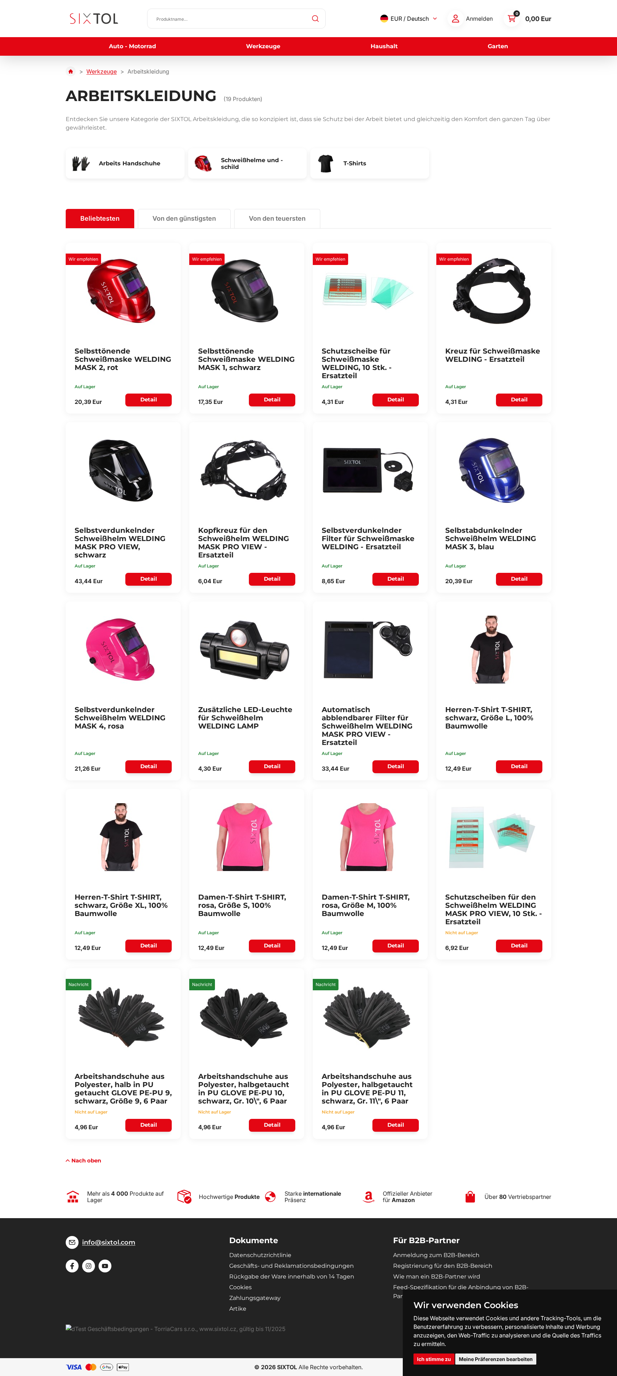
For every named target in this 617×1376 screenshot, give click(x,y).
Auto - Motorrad (132, 46)
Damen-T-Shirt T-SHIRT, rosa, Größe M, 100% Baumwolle (366, 905)
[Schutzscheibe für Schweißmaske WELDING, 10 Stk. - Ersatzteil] (368, 291)
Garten (498, 46)
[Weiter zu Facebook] (72, 1266)
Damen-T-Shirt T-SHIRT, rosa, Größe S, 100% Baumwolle (242, 905)
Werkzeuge (263, 46)
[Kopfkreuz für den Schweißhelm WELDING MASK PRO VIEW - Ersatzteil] (244, 470)
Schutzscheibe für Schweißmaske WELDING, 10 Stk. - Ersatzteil (357, 363)
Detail (148, 399)
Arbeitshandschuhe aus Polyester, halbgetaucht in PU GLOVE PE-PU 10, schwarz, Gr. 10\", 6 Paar (243, 1088)
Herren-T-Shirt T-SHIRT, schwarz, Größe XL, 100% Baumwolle (121, 905)
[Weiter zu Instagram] (88, 1266)
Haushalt (384, 46)
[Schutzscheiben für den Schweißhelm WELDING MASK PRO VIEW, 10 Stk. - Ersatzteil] (491, 837)
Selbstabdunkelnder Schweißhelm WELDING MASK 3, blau (490, 538)
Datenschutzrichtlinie (260, 1255)
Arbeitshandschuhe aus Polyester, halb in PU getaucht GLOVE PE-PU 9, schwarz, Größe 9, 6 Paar (123, 1088)
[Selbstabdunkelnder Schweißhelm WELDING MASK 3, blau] (491, 470)
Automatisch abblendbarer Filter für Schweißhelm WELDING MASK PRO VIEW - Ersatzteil (367, 726)
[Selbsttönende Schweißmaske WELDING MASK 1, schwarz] (244, 291)
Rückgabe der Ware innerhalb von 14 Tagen (291, 1276)
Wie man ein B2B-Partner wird (436, 1276)
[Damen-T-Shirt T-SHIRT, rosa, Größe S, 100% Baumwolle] (244, 837)
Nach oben (86, 1160)
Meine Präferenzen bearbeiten (496, 1359)
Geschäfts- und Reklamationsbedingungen (291, 1265)
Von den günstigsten (184, 218)
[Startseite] (71, 71)
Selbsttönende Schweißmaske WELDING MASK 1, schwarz (246, 359)
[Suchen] (315, 18)
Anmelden (479, 18)
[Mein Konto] (455, 18)
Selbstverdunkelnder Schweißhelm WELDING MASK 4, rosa (120, 717)
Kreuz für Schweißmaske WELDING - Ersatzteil (492, 355)
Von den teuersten (277, 218)
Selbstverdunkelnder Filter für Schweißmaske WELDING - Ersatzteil (368, 538)
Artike (237, 1308)
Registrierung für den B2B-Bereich (442, 1265)
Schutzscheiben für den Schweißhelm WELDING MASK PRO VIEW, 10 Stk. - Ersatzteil (493, 909)
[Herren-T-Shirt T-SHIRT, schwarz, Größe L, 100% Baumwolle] (491, 650)
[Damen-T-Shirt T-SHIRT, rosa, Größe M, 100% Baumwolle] (368, 837)
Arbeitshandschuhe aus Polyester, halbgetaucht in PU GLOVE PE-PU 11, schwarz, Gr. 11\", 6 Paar (367, 1088)
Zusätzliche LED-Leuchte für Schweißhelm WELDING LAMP (245, 717)
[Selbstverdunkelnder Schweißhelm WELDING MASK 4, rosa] (121, 650)
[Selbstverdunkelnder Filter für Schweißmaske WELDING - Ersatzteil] (368, 470)
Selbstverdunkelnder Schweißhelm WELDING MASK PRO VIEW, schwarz (120, 542)
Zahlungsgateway (255, 1298)
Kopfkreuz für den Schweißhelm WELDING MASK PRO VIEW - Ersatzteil (243, 542)
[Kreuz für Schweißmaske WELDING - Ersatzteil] (491, 291)
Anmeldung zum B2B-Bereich (436, 1255)
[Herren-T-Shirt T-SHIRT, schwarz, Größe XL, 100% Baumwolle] (121, 837)
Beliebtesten (100, 218)
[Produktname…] (236, 19)
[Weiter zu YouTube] (105, 1266)
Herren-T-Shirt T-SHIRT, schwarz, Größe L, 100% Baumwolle (489, 717)
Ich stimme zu (434, 1359)
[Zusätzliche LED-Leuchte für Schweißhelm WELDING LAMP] (244, 650)
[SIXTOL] (94, 18)
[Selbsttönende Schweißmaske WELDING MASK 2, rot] (121, 291)
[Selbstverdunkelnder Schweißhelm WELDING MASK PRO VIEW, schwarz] (121, 470)
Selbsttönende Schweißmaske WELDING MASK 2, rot (123, 359)
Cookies (240, 1287)
